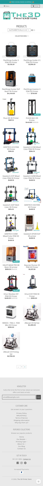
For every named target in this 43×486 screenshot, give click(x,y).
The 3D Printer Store (24, 479)
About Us (20, 444)
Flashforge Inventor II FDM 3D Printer (32, 90)
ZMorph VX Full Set (32, 323)
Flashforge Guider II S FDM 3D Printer (32, 61)
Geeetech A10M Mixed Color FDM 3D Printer (32, 148)
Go (38, 397)
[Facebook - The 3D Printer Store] (17, 463)
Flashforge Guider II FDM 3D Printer (11, 61)
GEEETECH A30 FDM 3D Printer (32, 206)
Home (21, 437)
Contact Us (21, 449)
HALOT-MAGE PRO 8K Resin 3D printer (11, 266)
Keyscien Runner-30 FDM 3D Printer (32, 266)
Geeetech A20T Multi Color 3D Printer (11, 206)
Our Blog (21, 446)
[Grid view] (32, 30)
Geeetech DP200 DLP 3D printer (32, 235)
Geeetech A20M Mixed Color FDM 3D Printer (32, 177)
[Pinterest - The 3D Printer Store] (25, 463)
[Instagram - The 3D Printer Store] (21, 463)
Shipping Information (21, 420)
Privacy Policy (21, 413)
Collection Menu (21, 36)
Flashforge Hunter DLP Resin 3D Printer (11, 90)
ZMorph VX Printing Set (11, 353)
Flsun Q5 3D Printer (11, 118)
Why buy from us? (21, 423)
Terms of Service (21, 418)
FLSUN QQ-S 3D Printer (32, 119)
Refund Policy (21, 415)
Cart (36, 6)
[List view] (34, 30)
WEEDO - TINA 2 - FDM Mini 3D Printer (11, 324)
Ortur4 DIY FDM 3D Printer (32, 295)
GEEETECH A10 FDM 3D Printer (11, 148)
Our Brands (21, 439)
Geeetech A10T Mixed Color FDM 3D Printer (11, 177)
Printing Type (21, 442)
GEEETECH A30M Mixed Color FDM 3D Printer (11, 236)
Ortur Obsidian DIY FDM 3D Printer (11, 295)
